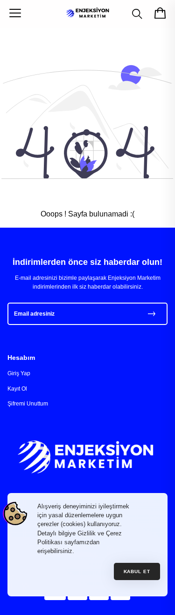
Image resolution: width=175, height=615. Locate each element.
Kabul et (137, 571)
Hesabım (21, 357)
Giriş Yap (18, 373)
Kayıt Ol (17, 388)
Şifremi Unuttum (27, 403)
